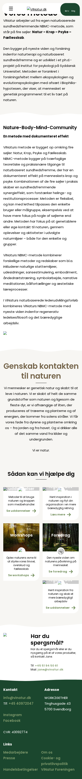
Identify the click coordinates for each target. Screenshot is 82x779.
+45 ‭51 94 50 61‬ (46, 665)
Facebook (12, 720)
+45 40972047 (21, 703)
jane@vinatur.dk (50, 669)
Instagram (12, 715)
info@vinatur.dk (67, 9)
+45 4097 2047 (73, 9)
